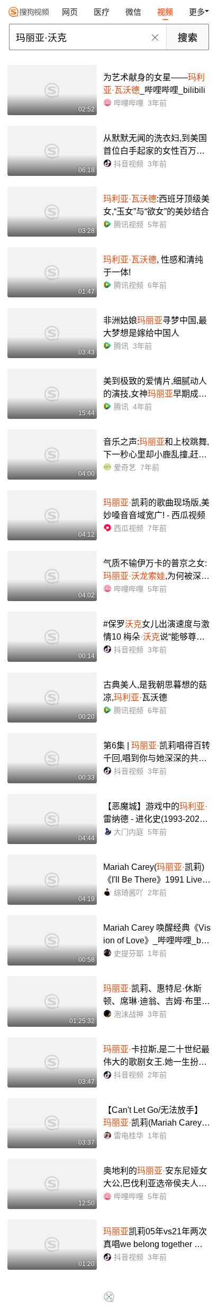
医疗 (102, 11)
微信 (133, 11)
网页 (70, 11)
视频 (165, 11)
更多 (197, 11)
